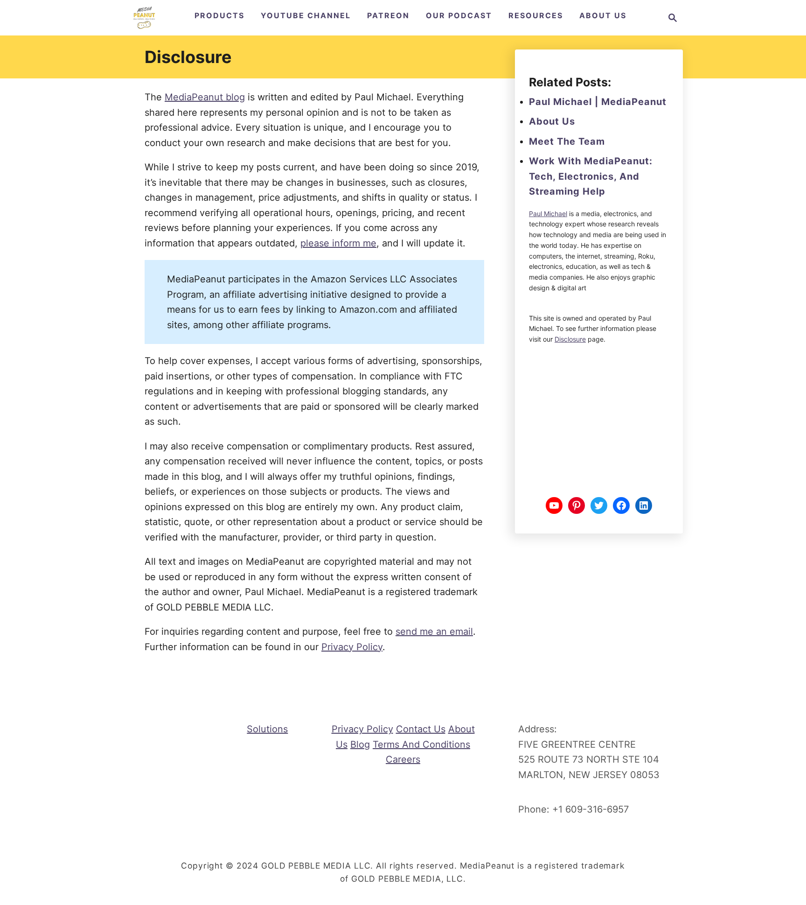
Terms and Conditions (421, 744)
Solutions (267, 729)
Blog (360, 744)
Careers (403, 759)
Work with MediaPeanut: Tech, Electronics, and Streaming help (591, 176)
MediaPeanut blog (205, 97)
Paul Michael (548, 213)
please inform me (338, 243)
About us (552, 121)
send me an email (434, 631)
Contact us (420, 729)
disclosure (570, 339)
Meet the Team (567, 141)
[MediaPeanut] (144, 17)
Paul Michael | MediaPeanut (598, 101)
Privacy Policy (351, 646)
